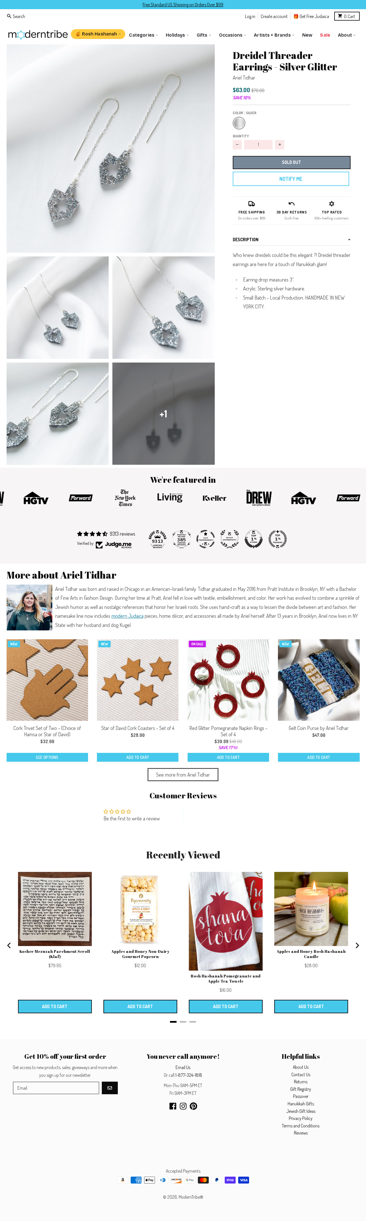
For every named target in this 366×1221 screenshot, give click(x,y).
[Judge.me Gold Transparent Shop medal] (205, 539)
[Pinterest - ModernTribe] (193, 1106)
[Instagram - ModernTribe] (183, 1106)
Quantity (241, 136)
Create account (274, 16)
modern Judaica (128, 616)
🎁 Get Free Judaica (311, 16)
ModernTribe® (191, 1197)
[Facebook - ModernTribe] (173, 1106)
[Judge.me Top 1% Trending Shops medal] (277, 539)
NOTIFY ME (290, 179)
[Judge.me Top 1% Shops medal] (253, 539)
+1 (163, 413)
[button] (111, 148)
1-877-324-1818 (188, 1075)
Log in (250, 16)
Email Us (183, 1067)
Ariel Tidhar (244, 77)
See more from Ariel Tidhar (183, 774)
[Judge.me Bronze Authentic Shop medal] (229, 539)
